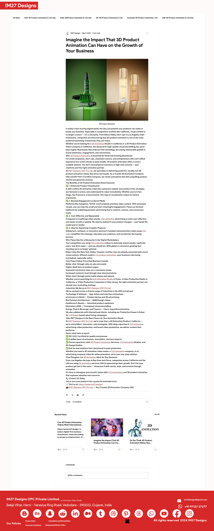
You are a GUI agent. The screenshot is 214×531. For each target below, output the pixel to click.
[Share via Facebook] (67, 395)
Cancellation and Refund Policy (59, 521)
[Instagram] (189, 513)
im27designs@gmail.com (195, 499)
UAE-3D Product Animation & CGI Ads (177, 18)
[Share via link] (83, 395)
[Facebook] (177, 513)
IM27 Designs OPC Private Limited (32, 499)
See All (157, 414)
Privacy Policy (30, 521)
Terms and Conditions (33, 525)
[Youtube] (164, 513)
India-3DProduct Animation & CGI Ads (76, 18)
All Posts (16, 18)
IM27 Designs (20, 5)
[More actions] (147, 33)
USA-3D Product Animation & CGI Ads (40, 18)
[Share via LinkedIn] (78, 395)
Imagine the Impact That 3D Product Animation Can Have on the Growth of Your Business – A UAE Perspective (107, 441)
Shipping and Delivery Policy (55, 525)
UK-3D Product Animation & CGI (109, 18)
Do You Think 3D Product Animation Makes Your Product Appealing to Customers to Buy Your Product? (141, 441)
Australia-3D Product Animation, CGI (142, 18)
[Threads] (139, 513)
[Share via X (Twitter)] (72, 395)
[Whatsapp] (151, 513)
